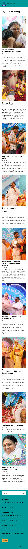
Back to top (23, 546)
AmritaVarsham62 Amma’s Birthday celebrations (11, 468)
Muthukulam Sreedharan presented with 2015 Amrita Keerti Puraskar (12, 372)
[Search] (24, 493)
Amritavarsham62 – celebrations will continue (11, 50)
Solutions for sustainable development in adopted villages (11, 263)
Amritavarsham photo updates (13, 425)
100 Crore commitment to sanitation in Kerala (11, 317)
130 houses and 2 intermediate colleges (13, 157)
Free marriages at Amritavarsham (8, 104)
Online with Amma (11, 3)
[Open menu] (25, 3)
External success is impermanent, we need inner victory (12, 210)
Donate (5, 540)
